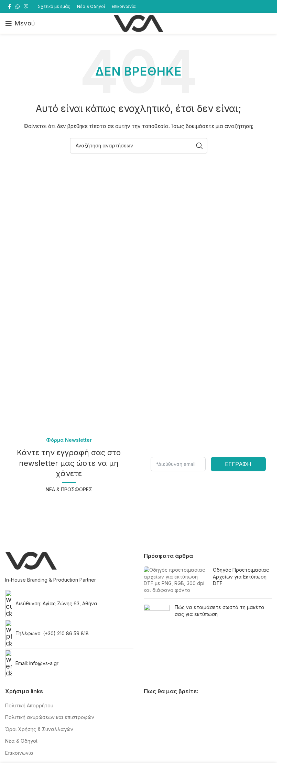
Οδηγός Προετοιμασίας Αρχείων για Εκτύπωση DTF (241, 576)
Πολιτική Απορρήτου (29, 705)
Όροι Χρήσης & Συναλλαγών (39, 729)
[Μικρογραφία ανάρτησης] (176, 579)
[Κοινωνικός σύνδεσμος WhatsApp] (17, 6)
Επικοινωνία (19, 753)
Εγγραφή (238, 464)
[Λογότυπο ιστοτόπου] (138, 23)
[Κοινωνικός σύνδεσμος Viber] (26, 6)
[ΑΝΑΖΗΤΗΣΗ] (199, 146)
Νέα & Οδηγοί (21, 741)
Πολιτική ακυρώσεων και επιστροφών (49, 717)
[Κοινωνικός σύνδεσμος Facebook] (9, 6)
